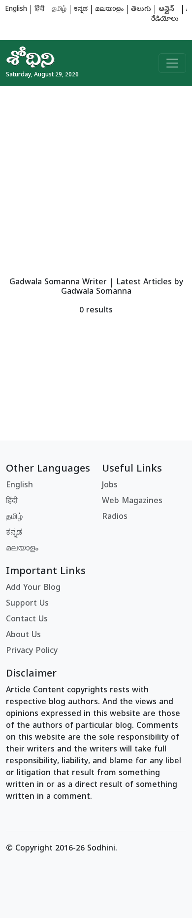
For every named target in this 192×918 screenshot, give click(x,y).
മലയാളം (109, 9)
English (16, 9)
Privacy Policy (32, 651)
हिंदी (39, 9)
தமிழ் (59, 9)
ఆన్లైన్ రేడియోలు (165, 14)
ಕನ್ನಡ (81, 9)
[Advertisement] (96, 182)
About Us (23, 635)
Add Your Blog (33, 588)
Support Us (27, 604)
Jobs (110, 485)
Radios (115, 517)
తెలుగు (141, 9)
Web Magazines (132, 501)
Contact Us (27, 619)
